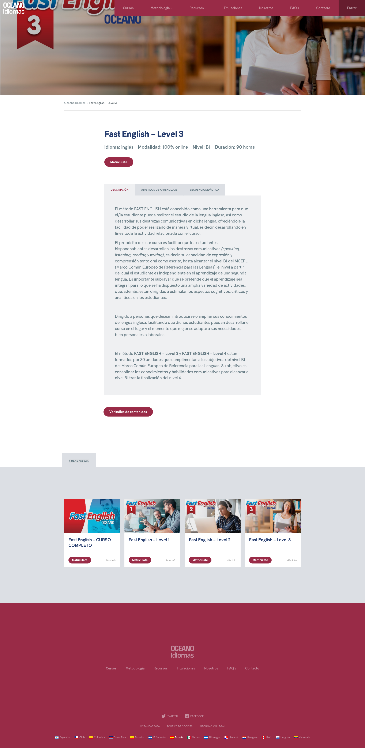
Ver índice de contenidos (128, 412)
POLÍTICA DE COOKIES (179, 726)
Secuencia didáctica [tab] (204, 190)
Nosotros (266, 8)
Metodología (160, 8)
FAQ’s (294, 8)
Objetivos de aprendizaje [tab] (159, 190)
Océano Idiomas (75, 103)
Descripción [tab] (119, 190)
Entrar (352, 8)
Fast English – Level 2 (209, 540)
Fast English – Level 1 (149, 540)
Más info (111, 560)
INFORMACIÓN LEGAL (212, 726)
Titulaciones (233, 8)
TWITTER (173, 716)
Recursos (196, 8)
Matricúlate (118, 162)
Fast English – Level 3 (270, 540)
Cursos (128, 8)
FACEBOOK (197, 716)
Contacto (323, 8)
